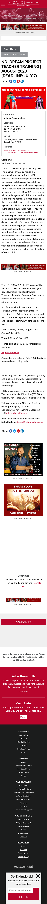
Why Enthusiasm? (23, 823)
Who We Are (23, 819)
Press (23, 830)
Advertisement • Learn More (24, 33)
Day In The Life (23, 742)
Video (23, 752)
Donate (23, 717)
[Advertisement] (23, 547)
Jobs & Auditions (23, 769)
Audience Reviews (23, 789)
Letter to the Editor (23, 796)
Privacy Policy (23, 856)
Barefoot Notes (23, 749)
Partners (23, 837)
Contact (23, 850)
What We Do (23, 826)
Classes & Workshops (23, 765)
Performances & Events (14, 54)
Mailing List (23, 785)
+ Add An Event (23, 621)
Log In (23, 846)
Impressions (23, 735)
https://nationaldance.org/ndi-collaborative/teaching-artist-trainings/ (21, 151)
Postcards (23, 738)
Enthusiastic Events (23, 799)
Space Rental (23, 772)
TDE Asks (23, 745)
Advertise (23, 803)
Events (23, 762)
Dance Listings (10, 49)
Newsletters (24, 833)
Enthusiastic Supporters (24, 810)
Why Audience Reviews (24, 792)
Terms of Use (23, 853)
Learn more (23, 691)
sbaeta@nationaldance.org (29, 421)
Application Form (10, 352)
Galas (23, 776)
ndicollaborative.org (16, 413)
